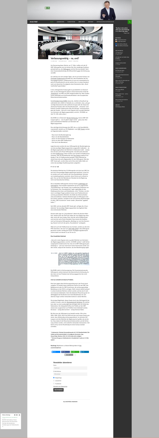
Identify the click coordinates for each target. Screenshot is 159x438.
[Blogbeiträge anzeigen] (79, 10)
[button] (56, 352)
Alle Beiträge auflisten (120, 106)
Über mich (81, 21)
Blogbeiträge (58, 377)
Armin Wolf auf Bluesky (122, 44)
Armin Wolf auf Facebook (122, 45)
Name (54, 365)
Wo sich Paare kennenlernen (121, 99)
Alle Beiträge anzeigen (70, 401)
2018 (73, 228)
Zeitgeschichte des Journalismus (9, 417)
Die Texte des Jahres (119, 70)
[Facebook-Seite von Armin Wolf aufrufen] (116, 46)
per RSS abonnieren (121, 41)
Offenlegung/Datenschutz (105, 21)
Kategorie (61, 61)
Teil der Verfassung (72, 118)
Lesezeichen (60, 21)
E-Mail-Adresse (57, 371)
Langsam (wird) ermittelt (120, 62)
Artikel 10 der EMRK (61, 101)
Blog (51, 21)
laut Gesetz (77, 155)
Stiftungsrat (66, 69)
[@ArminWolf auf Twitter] (116, 44)
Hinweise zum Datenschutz (60, 386)
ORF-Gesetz (81, 129)
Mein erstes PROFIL (119, 89)
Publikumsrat (60, 153)
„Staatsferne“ (54, 93)
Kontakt (90, 21)
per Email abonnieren (121, 39)
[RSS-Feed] (116, 41)
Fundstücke (71, 21)
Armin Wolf (33, 22)
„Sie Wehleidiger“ (119, 52)
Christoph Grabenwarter (58, 78)
